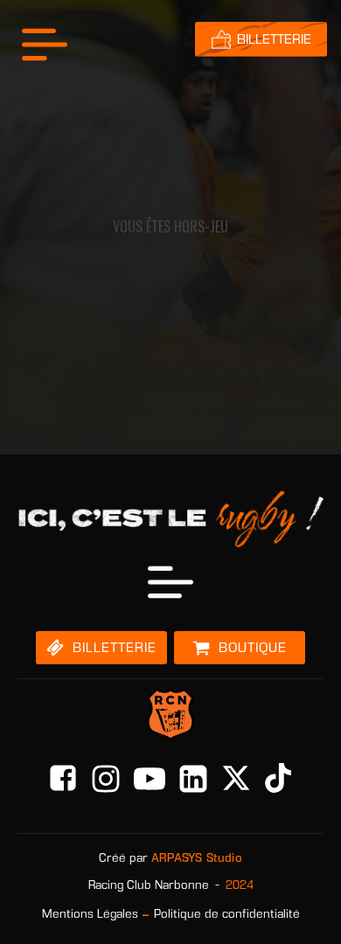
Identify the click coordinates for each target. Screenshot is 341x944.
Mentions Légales (90, 913)
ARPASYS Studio (196, 857)
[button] (101, 647)
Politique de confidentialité (227, 913)
